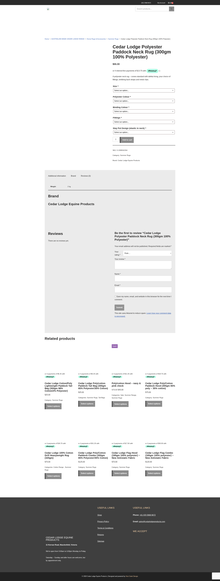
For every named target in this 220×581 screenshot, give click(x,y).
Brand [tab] (73, 176)
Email (117, 285)
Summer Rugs (113, 39)
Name (118, 274)
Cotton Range (59, 467)
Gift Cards (107, 22)
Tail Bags (101, 398)
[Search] (171, 9)
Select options (53, 406)
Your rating (117, 253)
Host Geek (129, 576)
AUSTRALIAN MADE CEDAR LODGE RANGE (67, 39)
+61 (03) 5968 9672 (148, 515)
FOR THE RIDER (126, 16)
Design (135, 576)
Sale (123, 22)
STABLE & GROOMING (83, 22)
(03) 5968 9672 (146, 3)
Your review (120, 259)
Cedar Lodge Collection (73, 16)
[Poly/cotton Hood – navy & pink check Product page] (126, 357)
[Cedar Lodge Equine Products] (56, 226)
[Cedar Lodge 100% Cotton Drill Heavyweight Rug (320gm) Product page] (59, 427)
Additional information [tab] (57, 176)
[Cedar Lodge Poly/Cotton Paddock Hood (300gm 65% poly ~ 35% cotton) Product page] (160, 357)
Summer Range (130, 395)
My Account (161, 3)
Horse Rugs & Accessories (96, 39)
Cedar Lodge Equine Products (129, 160)
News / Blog (140, 22)
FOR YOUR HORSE (103, 16)
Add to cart (127, 140)
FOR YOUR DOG (149, 16)
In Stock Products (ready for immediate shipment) (110, 27)
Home (47, 39)
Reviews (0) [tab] (86, 176)
